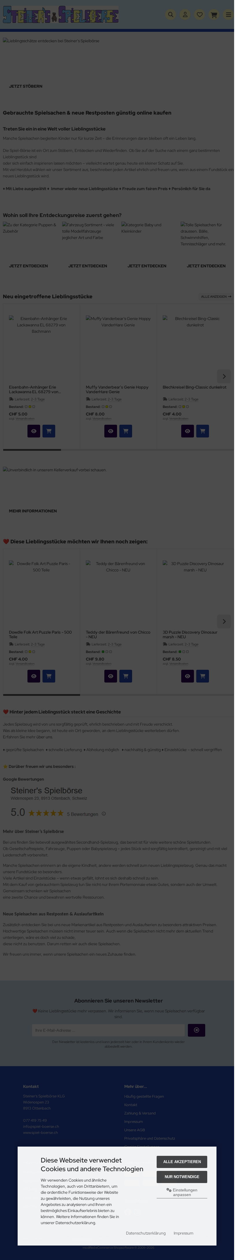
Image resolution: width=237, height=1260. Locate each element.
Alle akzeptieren (182, 1162)
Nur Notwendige (182, 1177)
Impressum (183, 1233)
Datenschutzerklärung (146, 1233)
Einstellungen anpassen (184, 1192)
